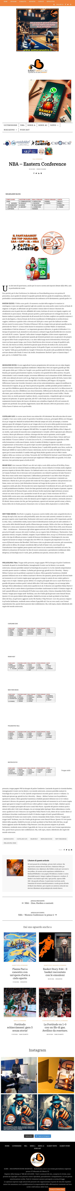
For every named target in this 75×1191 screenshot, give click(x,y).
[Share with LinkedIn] (39, 173)
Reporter (32, 1)
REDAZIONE (24, 982)
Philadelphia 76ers (10, 843)
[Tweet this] (36, 173)
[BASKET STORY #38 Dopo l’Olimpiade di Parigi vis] (56, 1075)
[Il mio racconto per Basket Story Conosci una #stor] (19, 1112)
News (53, 125)
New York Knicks (60, 839)
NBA (22, 125)
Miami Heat (34, 839)
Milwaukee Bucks (46, 839)
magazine (56, 965)
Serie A (31, 125)
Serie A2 (42, 125)
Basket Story (48, 965)
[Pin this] (41, 173)
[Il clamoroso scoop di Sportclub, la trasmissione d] (19, 1075)
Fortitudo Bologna (48, 1020)
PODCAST (25, 130)
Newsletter (51, 1)
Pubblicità (22, 1)
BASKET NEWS (52, 1146)
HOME (7, 1146)
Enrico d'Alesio (41, 169)
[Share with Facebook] (34, 173)
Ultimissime (10, 125)
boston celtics (9, 839)
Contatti (41, 1)
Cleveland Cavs (22, 839)
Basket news (16, 965)
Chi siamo (13, 1)
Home (5, 1)
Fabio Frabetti (23, 1034)
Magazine (9, 130)
